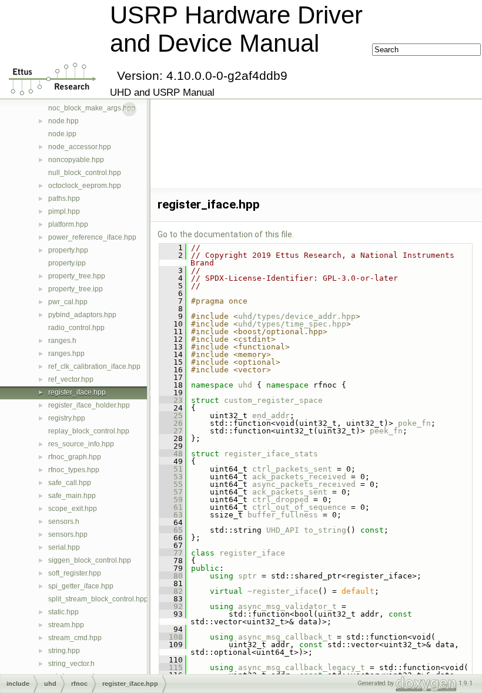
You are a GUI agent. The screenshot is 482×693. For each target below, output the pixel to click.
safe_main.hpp (72, 496)
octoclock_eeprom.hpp (84, 185)
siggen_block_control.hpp (89, 560)
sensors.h (63, 521)
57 (171, 491)
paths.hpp (64, 198)
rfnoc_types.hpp (73, 470)
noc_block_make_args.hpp (91, 108)
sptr (247, 575)
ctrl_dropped (280, 499)
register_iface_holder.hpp (89, 405)
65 (171, 530)
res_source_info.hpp (81, 444)
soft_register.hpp (74, 573)
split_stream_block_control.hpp (98, 599)
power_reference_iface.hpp (92, 237)
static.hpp (63, 612)
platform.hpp (68, 224)
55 (171, 484)
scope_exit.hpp (72, 508)
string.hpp (64, 651)
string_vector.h (71, 664)
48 (171, 453)
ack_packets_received (299, 476)
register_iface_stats (271, 453)
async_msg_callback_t (285, 637)
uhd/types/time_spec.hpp (292, 323)
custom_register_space (273, 400)
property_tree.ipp (75, 289)
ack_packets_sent (289, 491)
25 (171, 415)
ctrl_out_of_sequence (299, 507)
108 (171, 637)
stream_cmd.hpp (75, 638)
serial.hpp (64, 547)
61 (171, 507)
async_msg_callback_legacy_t (301, 667)
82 (171, 591)
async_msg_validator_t (287, 606)
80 (171, 575)
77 (171, 553)
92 (171, 606)
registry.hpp (66, 418)
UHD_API (282, 530)
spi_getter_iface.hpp (80, 586)
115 (171, 667)
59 (171, 499)
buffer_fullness (282, 514)
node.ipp (62, 134)
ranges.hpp (66, 353)
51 (171, 469)
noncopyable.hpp (76, 160)
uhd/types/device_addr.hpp (297, 316)
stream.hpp (66, 625)
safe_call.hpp (69, 483)
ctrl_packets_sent (292, 469)
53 (171, 476)
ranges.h (62, 341)
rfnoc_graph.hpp (74, 457)
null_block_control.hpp (84, 173)
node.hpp (63, 121)
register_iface (252, 553)
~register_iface (282, 591)
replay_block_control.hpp (88, 431)
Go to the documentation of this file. (226, 234)
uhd (245, 385)
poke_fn (414, 423)
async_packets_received (304, 484)
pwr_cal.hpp (68, 302)
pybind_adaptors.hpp (82, 315)
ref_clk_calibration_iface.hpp (94, 366)
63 (171, 514)
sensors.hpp (68, 534)
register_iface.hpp (77, 392)
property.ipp (67, 263)
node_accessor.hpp (79, 147)
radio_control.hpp (76, 328)
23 (171, 400)
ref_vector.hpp (70, 379)
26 (171, 423)
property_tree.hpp (76, 276)
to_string (325, 530)
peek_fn (386, 430)
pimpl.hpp (64, 211)
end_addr (271, 415)
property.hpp (68, 250)
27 (171, 430)
